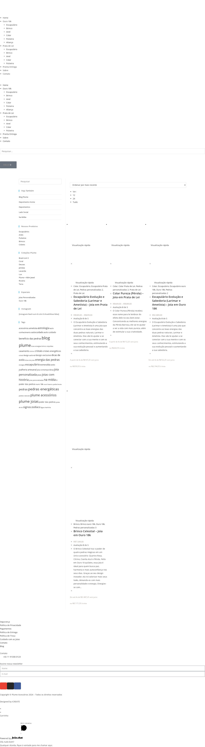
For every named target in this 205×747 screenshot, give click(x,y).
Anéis (21, 235)
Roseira (22, 280)
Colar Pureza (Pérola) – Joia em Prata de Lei (128, 295)
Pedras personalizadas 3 (84, 527)
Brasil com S (24, 258)
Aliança (9, 42)
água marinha (46, 407)
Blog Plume (23, 197)
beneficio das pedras (30, 338)
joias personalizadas (36, 380)
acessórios (24, 328)
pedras (23, 389)
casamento (24, 351)
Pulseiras (22, 238)
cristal (21, 355)
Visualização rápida (81, 245)
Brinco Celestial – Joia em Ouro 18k (88, 533)
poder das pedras (47, 402)
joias (39, 375)
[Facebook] (17, 685)
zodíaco (35, 407)
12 (74, 195)
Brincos (22, 241)
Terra (21, 284)
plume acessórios (43, 395)
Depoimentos (24, 207)
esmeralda (45, 364)
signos (27, 407)
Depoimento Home (27, 202)
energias (22, 365)
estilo (53, 365)
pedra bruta (57, 384)
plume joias (28, 401)
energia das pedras (47, 360)
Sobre (5, 70)
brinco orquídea (47, 346)
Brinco (9, 28)
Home (5, 17)
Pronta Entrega (10, 67)
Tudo (75, 202)
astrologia (43, 328)
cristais (38, 350)
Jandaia (22, 268)
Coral (21, 261)
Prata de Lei (8, 46)
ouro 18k (39, 384)
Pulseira (10, 39)
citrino (32, 351)
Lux (20, 274)
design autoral (29, 355)
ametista (33, 328)
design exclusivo (43, 355)
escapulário (32, 364)
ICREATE (16, 701)
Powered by (5, 738)
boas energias (36, 346)
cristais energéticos (52, 351)
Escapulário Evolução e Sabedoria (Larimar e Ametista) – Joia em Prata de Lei (90, 302)
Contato (6, 73)
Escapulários (24, 231)
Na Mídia (22, 217)
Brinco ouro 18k (87, 524)
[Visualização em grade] (71, 180)
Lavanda (22, 271)
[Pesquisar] (3, 157)
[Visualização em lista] (72, 180)
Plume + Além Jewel (27, 277)
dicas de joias (30, 360)
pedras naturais (24, 396)
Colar (8, 35)
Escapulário (11, 25)
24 (74, 198)
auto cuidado (50, 332)
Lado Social (23, 212)
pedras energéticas (43, 389)
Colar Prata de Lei (127, 286)
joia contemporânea (45, 370)
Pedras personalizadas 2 (91, 289)
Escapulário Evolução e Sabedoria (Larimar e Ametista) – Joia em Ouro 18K (169, 302)
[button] (102, 79)
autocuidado (37, 332)
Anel (8, 31)
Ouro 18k (7, 21)
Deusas (22, 264)
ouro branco (48, 384)
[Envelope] (3, 685)
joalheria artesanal (28, 369)
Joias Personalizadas (27, 297)
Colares (22, 244)
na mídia (50, 380)
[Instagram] (10, 685)
